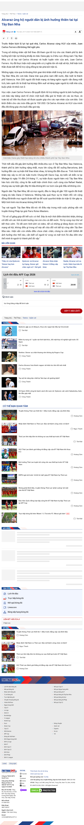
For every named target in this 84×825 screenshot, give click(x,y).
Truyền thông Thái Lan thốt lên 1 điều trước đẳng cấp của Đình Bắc (44, 411)
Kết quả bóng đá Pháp (60, 700)
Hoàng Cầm (78, 416)
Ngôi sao (7, 623)
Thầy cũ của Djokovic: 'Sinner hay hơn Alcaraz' (11, 264)
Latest (4, 763)
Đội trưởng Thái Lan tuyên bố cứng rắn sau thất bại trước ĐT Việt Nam (43, 463)
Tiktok (23, 786)
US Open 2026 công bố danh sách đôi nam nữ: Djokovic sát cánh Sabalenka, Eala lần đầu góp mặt (50, 392)
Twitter (23, 781)
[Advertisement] (42, 6)
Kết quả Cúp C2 (58, 702)
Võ (55, 734)
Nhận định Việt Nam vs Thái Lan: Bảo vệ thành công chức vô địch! (44, 424)
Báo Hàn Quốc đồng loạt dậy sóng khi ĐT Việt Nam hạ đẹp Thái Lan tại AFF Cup (44, 502)
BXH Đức (7, 752)
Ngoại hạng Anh (9, 705)
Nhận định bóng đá (9, 692)
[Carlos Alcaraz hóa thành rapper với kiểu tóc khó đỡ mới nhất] (9, 369)
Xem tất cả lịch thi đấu (42, 291)
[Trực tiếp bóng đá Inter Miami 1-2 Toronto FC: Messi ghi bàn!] (9, 518)
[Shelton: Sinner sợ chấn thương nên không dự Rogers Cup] (9, 356)
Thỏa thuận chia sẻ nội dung (39, 771)
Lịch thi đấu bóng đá (10, 686)
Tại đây (46, 777)
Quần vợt (56, 726)
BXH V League (8, 757)
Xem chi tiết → (76, 275)
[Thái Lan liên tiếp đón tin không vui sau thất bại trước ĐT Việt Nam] (9, 440)
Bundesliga (7, 715)
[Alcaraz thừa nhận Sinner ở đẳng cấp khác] (52, 252)
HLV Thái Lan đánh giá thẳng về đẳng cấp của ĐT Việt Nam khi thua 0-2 (44, 450)
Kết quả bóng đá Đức (60, 697)
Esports (56, 728)
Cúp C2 (6, 728)
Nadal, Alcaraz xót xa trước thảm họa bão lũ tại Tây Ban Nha (72, 264)
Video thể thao (8, 702)
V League (7, 718)
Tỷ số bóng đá (8, 694)
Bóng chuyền (58, 723)
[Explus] (42, 301)
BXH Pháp (7, 755)
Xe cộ (55, 731)
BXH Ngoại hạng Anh (10, 739)
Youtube (24, 774)
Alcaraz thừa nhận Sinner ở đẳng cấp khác (50, 264)
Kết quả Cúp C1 (58, 686)
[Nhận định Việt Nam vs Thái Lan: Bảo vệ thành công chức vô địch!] (9, 428)
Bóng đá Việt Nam (9, 736)
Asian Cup (7, 726)
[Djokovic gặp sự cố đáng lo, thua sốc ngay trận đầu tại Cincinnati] (9, 331)
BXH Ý (6, 744)
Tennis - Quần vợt (22, 14)
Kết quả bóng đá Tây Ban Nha (62, 694)
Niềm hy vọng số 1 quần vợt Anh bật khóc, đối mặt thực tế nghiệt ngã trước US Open (48, 341)
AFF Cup (6, 734)
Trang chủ (5, 14)
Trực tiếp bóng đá (9, 697)
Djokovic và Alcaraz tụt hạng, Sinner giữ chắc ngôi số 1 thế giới (31, 264)
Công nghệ (12, 763)
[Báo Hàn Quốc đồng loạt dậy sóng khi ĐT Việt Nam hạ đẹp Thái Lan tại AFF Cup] (9, 505)
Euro (5, 723)
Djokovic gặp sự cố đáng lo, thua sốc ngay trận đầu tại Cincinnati (44, 327)
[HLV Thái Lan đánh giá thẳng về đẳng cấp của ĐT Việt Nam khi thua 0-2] (9, 453)
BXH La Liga (7, 741)
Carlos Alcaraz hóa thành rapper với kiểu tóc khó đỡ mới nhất (42, 365)
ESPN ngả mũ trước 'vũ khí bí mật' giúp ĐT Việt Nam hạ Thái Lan (43, 475)
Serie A (6, 713)
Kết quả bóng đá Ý (59, 692)
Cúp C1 (6, 707)
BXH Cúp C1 (7, 747)
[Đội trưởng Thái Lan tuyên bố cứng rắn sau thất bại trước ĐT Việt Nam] (9, 466)
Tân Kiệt (25, 330)
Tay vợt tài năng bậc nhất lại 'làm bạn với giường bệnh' (39, 378)
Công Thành (26, 356)
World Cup (7, 721)
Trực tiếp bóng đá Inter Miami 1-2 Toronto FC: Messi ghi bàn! (44, 514)
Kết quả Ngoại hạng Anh (61, 689)
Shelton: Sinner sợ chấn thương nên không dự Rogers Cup (41, 353)
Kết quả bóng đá (9, 689)
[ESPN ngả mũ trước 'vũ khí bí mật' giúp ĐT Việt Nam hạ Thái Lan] (9, 479)
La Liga (6, 710)
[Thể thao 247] (11, 680)
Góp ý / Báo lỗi (71, 311)
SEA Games (7, 731)
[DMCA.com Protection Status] (43, 790)
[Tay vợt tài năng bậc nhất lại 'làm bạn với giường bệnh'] (9, 382)
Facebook (23, 778)
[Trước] (4, 283)
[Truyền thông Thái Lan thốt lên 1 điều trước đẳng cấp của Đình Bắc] (9, 415)
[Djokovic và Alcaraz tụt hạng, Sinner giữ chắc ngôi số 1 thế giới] (31, 252)
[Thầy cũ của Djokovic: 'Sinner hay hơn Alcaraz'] (11, 252)
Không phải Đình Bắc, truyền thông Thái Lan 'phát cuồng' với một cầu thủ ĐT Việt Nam (43, 489)
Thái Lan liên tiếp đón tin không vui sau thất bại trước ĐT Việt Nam (44, 437)
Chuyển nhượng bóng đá (11, 700)
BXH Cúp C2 (7, 749)
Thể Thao (13, 14)
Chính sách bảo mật (36, 774)
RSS (22, 783)
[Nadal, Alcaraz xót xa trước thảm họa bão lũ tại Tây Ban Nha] (72, 252)
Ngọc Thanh (78, 429)
